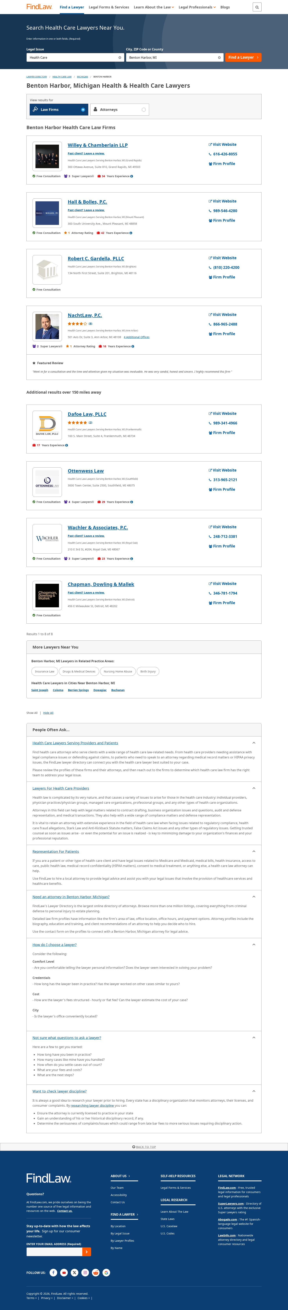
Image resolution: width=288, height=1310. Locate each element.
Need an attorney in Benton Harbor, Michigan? (71, 896)
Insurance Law (44, 671)
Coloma (58, 690)
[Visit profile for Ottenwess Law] (47, 482)
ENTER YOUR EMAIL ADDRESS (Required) (53, 1244)
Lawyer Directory (36, 76)
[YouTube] (64, 1272)
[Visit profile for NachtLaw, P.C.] (47, 326)
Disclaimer (64, 1298)
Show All (32, 713)
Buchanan (118, 690)
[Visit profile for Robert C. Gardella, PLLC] (47, 269)
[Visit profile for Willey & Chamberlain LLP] (47, 156)
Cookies (83, 1298)
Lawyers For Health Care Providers (61, 788)
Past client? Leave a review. (86, 153)
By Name (116, 1248)
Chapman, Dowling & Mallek (101, 584)
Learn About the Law (174, 1211)
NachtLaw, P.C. (85, 315)
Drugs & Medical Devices (79, 671)
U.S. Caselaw (169, 1226)
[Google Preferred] (106, 1272)
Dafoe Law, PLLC (87, 414)
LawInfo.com (227, 1235)
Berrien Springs (78, 690)
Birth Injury (148, 671)
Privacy (46, 1298)
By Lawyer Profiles (122, 1240)
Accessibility (119, 1195)
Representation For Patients (56, 851)
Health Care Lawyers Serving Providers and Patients (75, 743)
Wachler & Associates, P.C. (98, 527)
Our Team (117, 1188)
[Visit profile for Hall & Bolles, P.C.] (47, 213)
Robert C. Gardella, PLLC (96, 258)
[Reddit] (96, 1272)
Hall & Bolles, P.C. (87, 201)
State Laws (168, 1219)
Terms (30, 1298)
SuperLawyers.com (231, 1203)
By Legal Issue (120, 1233)
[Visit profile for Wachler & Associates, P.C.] (47, 538)
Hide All (48, 713)
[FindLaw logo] (41, 7)
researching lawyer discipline (92, 1105)
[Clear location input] (219, 57)
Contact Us (118, 1202)
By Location (118, 1226)
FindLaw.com (227, 1188)
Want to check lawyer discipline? (60, 1091)
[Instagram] (85, 1272)
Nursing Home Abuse (118, 671)
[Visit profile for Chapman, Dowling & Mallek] (47, 595)
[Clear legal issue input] (120, 57)
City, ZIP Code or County (144, 49)
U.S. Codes (168, 1233)
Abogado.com (227, 1219)
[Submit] (86, 1251)
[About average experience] (131, 176)
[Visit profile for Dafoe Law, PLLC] (47, 425)
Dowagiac (100, 690)
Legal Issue (35, 49)
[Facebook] (53, 1272)
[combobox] (75, 57)
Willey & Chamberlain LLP (98, 145)
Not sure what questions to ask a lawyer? (67, 1037)
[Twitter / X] (74, 1272)
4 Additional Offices (136, 337)
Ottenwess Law (86, 470)
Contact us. (64, 1211)
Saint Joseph (39, 690)
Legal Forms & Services (176, 1188)
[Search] (257, 7)
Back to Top (146, 1147)
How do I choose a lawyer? (55, 944)
